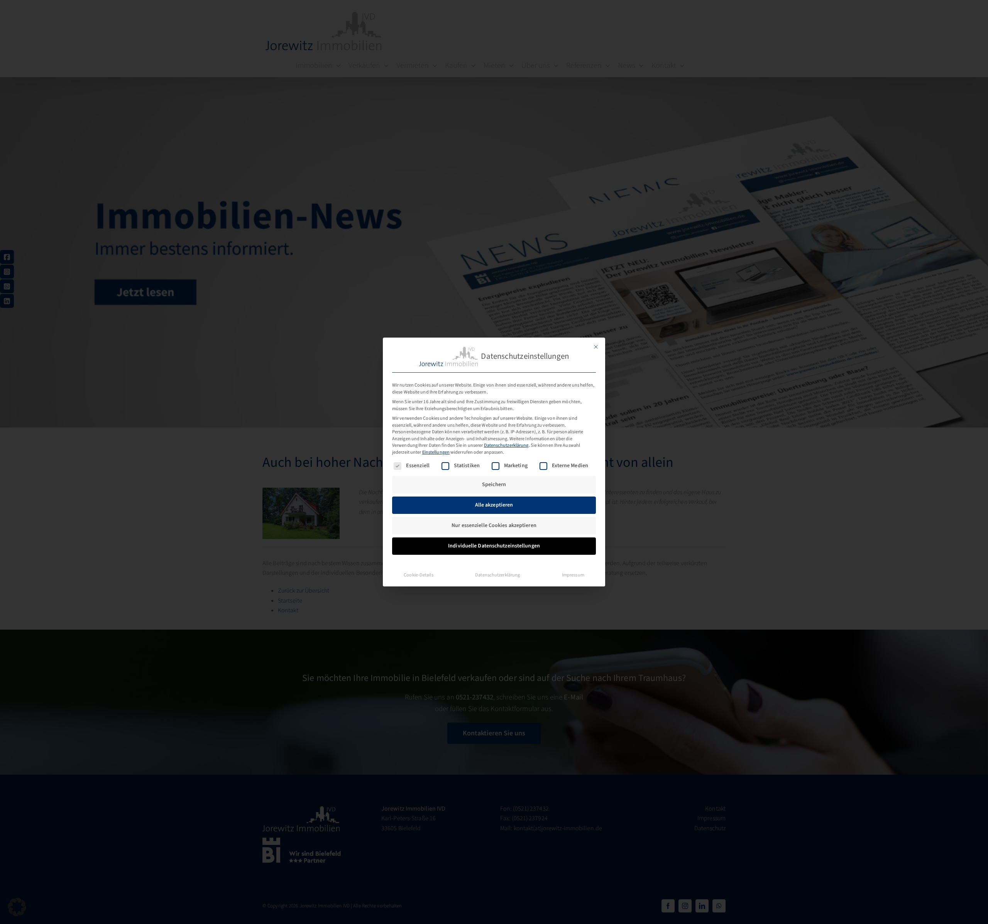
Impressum (573, 574)
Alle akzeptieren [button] (494, 505)
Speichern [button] (494, 484)
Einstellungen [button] (436, 452)
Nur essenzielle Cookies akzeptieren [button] (494, 525)
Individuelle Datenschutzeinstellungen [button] (494, 546)
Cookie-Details (418, 574)
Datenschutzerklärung (506, 445)
